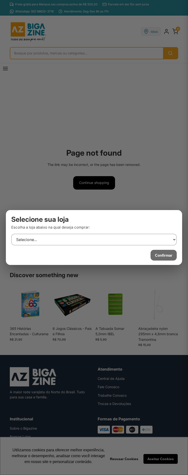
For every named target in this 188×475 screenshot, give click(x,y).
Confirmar (163, 255)
